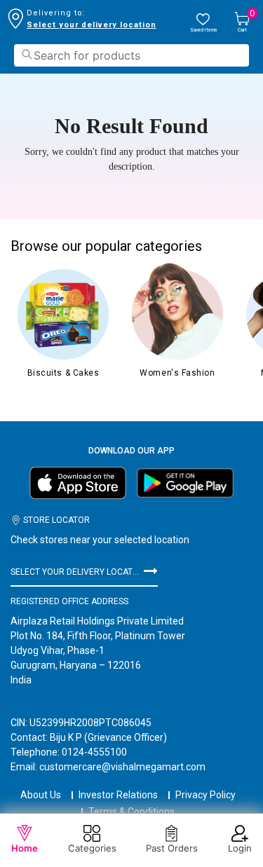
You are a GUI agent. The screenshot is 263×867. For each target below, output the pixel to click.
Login (240, 848)
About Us (40, 794)
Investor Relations (118, 794)
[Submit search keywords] (26, 54)
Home (24, 848)
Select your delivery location (91, 24)
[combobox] (131, 55)
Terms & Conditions (131, 811)
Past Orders (172, 848)
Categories (92, 848)
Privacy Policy (205, 794)
